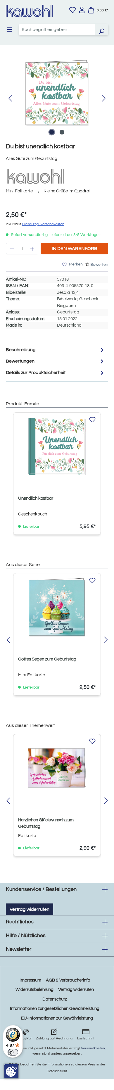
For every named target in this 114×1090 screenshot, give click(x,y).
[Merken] (92, 420)
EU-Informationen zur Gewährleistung (57, 1018)
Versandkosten (93, 1048)
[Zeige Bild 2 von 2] (62, 132)
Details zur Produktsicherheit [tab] (35, 372)
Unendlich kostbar (35, 498)
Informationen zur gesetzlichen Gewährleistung (54, 1008)
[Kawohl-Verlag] (35, 176)
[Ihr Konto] (81, 10)
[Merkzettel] (72, 10)
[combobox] (57, 29)
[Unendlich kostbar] (57, 446)
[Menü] (9, 29)
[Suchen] (101, 29)
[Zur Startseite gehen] (29, 11)
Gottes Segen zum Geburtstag (47, 659)
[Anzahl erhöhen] (32, 248)
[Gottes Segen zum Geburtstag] (57, 607)
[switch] (13, 1052)
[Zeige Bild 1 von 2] (51, 132)
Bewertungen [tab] (20, 361)
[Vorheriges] (10, 98)
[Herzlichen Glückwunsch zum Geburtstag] (57, 768)
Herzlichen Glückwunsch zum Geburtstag (46, 823)
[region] (57, 98)
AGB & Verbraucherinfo (68, 980)
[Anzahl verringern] (12, 248)
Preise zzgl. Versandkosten (43, 224)
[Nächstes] (103, 98)
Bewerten (99, 265)
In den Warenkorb (74, 248)
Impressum (30, 980)
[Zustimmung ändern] (11, 1071)
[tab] (55, 350)
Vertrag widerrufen (29, 909)
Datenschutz (54, 999)
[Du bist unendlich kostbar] (57, 93)
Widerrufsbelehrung (34, 989)
